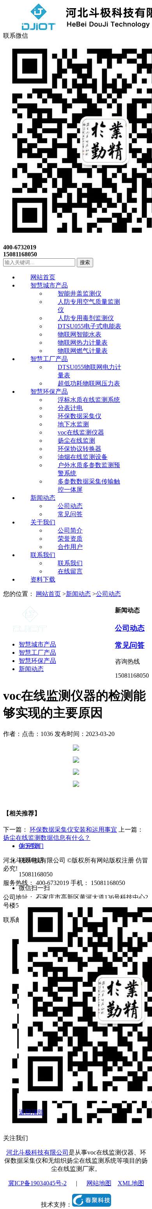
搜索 (85, 262)
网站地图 (99, 1183)
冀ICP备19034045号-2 (37, 1183)
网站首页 (48, 593)
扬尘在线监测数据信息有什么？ (46, 837)
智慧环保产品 (37, 660)
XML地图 (131, 1183)
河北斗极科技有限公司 (37, 1152)
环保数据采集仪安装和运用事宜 (73, 829)
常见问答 (130, 645)
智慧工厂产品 (37, 652)
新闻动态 (78, 593)
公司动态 (108, 593)
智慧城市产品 (37, 644)
